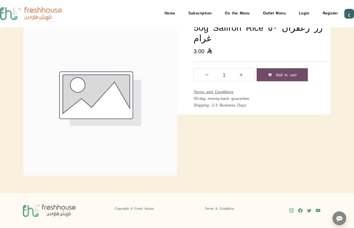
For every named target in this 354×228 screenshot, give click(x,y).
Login (304, 13)
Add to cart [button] (285, 75)
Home (170, 13)
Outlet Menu (274, 13)
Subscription (200, 13)
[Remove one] (207, 75)
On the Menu (237, 13)
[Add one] (241, 75)
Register (330, 13)
